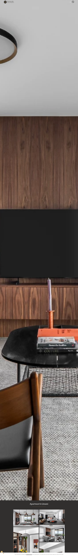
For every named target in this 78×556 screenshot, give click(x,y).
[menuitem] (70, 2)
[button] (3, 553)
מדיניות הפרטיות (29, 554)
